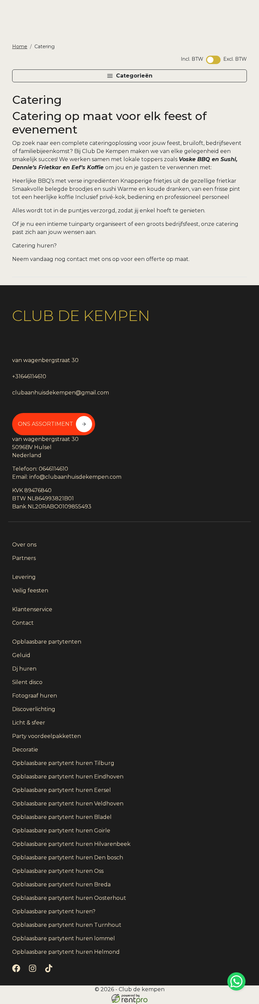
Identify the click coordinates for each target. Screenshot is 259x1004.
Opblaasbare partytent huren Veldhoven (67, 803)
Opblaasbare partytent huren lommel (63, 938)
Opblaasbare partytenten (46, 642)
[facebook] (17, 970)
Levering (24, 577)
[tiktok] (50, 970)
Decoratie (25, 749)
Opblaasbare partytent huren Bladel (62, 817)
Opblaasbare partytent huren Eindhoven (67, 776)
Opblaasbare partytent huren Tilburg (63, 763)
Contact (23, 623)
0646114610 (53, 469)
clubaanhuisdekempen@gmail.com (60, 392)
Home (19, 46)
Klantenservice (32, 609)
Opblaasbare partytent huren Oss (58, 871)
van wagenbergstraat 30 (45, 360)
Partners (24, 558)
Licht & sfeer (28, 722)
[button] (129, 75)
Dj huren (24, 669)
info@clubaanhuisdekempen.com (75, 477)
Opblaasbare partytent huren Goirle (61, 830)
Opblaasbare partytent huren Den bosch (67, 857)
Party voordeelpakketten (46, 736)
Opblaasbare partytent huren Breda (61, 884)
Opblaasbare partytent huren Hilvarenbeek (71, 844)
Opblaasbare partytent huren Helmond (66, 952)
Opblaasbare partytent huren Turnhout (66, 925)
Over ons (24, 544)
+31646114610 (29, 376)
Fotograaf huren (34, 695)
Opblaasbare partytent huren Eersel (61, 790)
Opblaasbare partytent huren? (53, 911)
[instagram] (33, 970)
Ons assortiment (45, 424)
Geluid (21, 655)
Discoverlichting (33, 709)
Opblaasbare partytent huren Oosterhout (69, 898)
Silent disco (27, 682)
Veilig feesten (30, 590)
